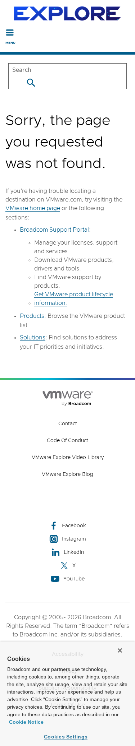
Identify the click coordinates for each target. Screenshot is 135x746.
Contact (67, 423)
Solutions (32, 337)
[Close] (120, 650)
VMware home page (32, 208)
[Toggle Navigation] (9, 32)
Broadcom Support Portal (54, 230)
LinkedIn (74, 552)
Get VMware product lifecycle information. (73, 299)
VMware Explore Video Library (68, 457)
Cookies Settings (65, 737)
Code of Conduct (67, 440)
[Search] (31, 82)
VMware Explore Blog (67, 474)
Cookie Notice (26, 722)
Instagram (74, 539)
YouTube (74, 578)
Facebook (74, 525)
